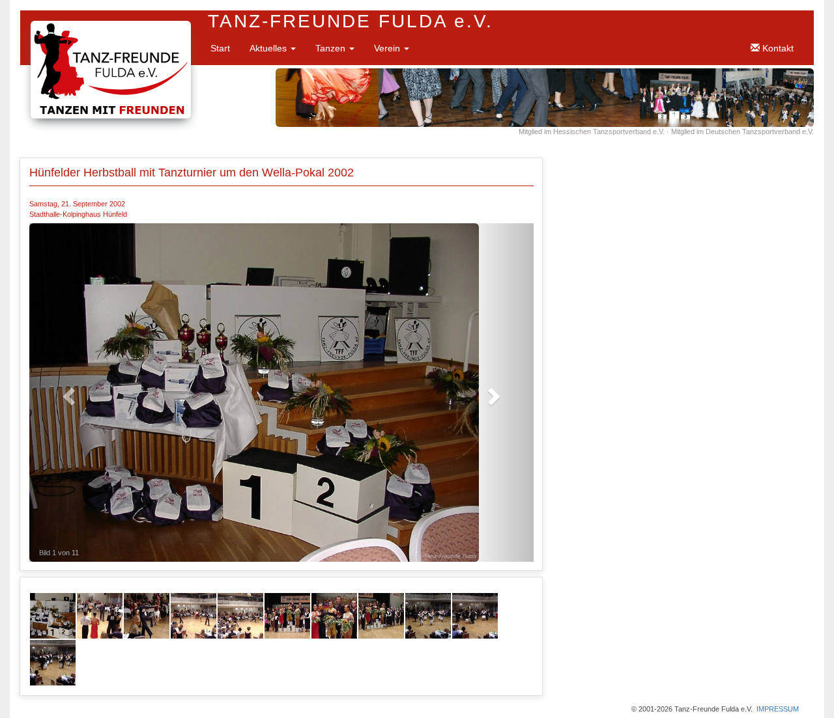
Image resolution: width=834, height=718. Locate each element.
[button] (67, 392)
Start (220, 48)
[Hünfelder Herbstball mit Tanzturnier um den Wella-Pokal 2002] (53, 615)
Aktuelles (269, 48)
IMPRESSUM (777, 709)
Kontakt (777, 48)
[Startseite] (111, 27)
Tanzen (331, 48)
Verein (388, 48)
